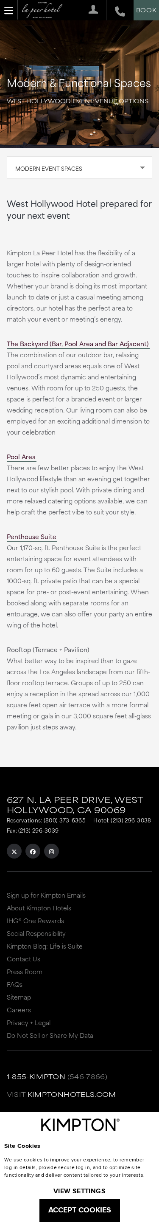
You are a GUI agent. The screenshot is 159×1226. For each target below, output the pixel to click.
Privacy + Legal (28, 1022)
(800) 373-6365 (65, 820)
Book (146, 10)
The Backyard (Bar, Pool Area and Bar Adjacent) (78, 343)
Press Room (24, 971)
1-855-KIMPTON (36, 1076)
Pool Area (21, 456)
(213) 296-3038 (131, 820)
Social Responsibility (36, 933)
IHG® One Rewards (35, 920)
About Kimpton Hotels (39, 907)
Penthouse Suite (31, 536)
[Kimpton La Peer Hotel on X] (14, 851)
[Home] (42, 10)
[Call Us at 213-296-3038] (115, 10)
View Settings (79, 1191)
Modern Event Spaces (48, 168)
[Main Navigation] (9, 10)
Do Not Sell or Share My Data (50, 1035)
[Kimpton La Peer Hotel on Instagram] (51, 851)
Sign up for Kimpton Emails (46, 895)
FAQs (14, 984)
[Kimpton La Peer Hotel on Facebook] (32, 851)
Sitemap (19, 997)
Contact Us (23, 958)
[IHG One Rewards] (90, 10)
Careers (19, 1009)
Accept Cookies (79, 1209)
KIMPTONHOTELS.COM (72, 1094)
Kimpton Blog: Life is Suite (45, 946)
